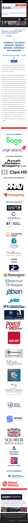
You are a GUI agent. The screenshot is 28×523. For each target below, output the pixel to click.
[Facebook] (19, 19)
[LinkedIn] (25, 19)
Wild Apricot (16, 520)
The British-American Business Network (9, 500)
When (2, 35)
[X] (22, 19)
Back (3, 29)
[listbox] (20, 29)
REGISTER (14, 61)
